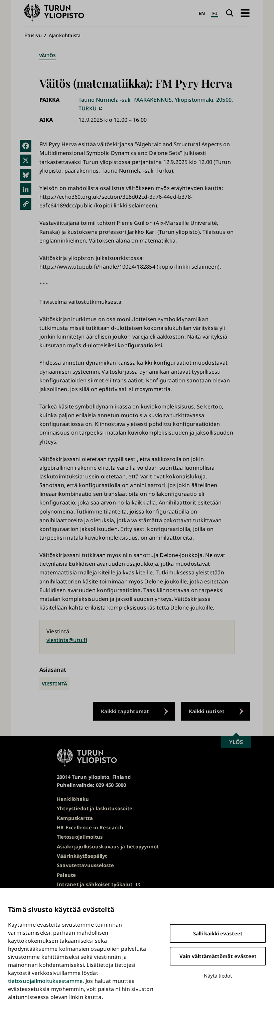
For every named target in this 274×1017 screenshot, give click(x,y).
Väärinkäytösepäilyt (82, 855)
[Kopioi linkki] (25, 203)
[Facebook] (25, 146)
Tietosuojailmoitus (80, 836)
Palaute (66, 874)
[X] (25, 160)
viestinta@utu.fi (66, 640)
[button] (245, 13)
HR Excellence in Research (90, 827)
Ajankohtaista (65, 35)
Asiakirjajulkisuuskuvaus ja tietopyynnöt (108, 846)
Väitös (47, 55)
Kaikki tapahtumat (125, 711)
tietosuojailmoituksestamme (45, 981)
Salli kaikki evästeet (218, 933)
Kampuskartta (75, 818)
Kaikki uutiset (207, 711)
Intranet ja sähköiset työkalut (94, 884)
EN (201, 13)
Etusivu (33, 35)
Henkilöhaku (73, 799)
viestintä (54, 683)
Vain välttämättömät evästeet (218, 956)
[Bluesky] (25, 175)
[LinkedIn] (25, 189)
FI (214, 13)
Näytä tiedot (218, 975)
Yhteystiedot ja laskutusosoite (94, 808)
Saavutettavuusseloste (85, 865)
